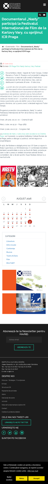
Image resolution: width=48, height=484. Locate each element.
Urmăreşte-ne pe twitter (16, 422)
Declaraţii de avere (8, 398)
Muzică (9, 252)
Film (18, 66)
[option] (8, 176)
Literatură (10, 241)
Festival (37, 66)
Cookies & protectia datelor (11, 412)
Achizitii (4, 401)
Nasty (22, 66)
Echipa (4, 384)
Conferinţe (10, 249)
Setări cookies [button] (9, 478)
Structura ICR (6, 387)
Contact (4, 408)
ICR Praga (12, 66)
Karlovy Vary (29, 66)
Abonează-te (24, 347)
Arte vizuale (11, 245)
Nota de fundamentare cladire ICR (13, 405)
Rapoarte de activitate (9, 391)
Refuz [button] (21, 478)
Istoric (4, 394)
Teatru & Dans (12, 256)
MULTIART (10, 263)
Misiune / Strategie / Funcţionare (13, 380)
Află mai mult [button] (32, 471)
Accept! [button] (36, 478)
